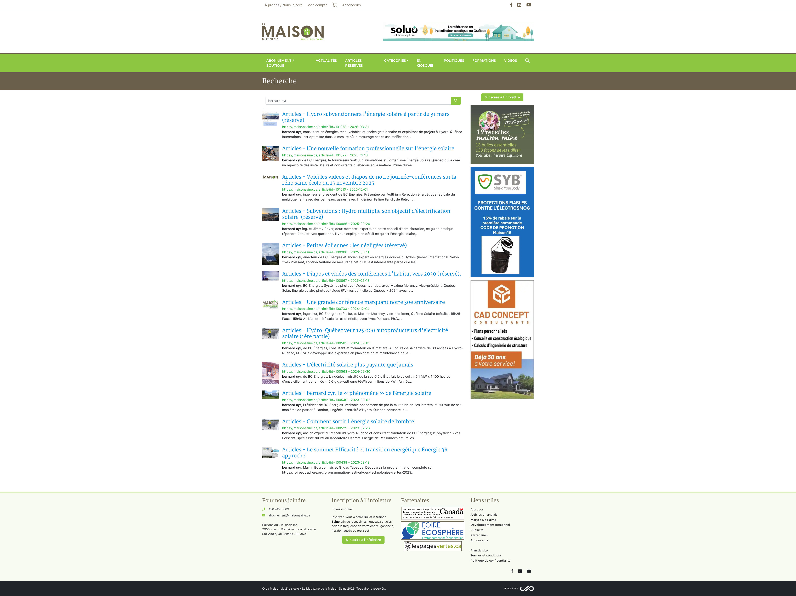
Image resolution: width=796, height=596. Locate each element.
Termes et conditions (486, 555)
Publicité (477, 530)
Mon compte (317, 5)
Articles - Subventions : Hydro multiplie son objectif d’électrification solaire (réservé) (366, 214)
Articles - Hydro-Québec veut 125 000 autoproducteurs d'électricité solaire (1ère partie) (365, 333)
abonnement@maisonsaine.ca (289, 515)
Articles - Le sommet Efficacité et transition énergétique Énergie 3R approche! (365, 453)
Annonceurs (479, 540)
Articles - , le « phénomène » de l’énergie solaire (356, 393)
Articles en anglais (484, 514)
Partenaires (479, 535)
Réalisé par (511, 588)
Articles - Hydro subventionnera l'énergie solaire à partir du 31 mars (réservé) (365, 117)
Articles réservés (354, 63)
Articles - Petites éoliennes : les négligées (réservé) (344, 245)
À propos (477, 509)
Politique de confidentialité (491, 560)
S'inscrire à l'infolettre (502, 97)
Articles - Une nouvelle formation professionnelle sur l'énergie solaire (368, 148)
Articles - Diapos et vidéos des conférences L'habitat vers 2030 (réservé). (371, 274)
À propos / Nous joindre (283, 5)
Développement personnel (490, 525)
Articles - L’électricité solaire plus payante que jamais (347, 365)
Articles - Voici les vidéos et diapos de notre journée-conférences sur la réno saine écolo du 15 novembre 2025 (369, 180)
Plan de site (479, 550)
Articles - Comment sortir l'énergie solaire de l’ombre (348, 421)
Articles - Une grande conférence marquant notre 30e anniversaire (363, 302)
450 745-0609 (278, 509)
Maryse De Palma (483, 520)
